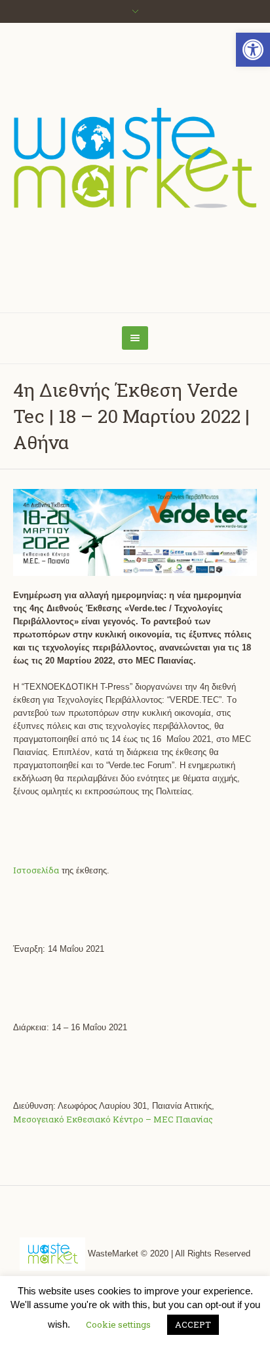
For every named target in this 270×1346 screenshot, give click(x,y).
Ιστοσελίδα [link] (36, 870)
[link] (253, 50)
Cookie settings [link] (118, 1324)
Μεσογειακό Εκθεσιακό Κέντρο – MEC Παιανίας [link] (113, 1119)
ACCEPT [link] (193, 1324)
